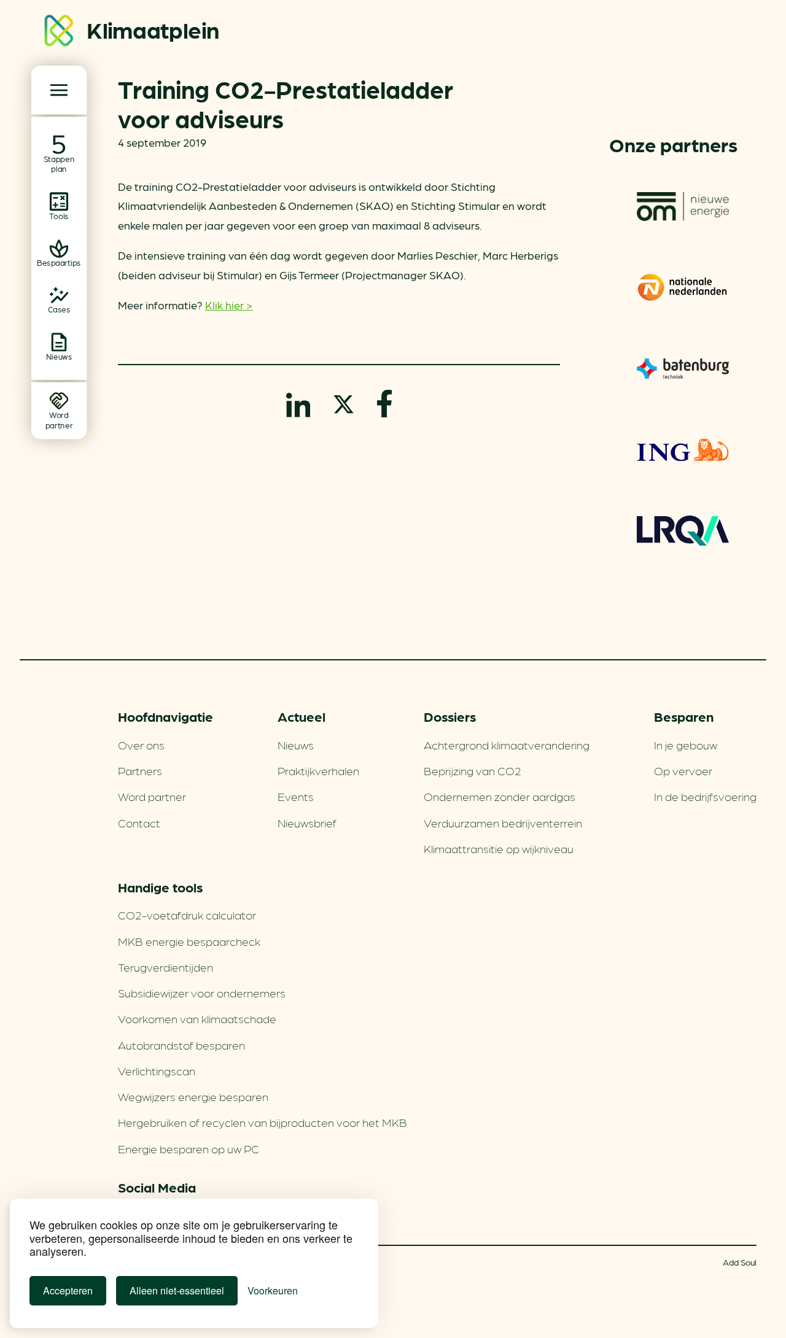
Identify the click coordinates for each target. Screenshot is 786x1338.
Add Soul (740, 1262)
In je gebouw (685, 744)
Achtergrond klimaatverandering (507, 744)
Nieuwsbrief (307, 822)
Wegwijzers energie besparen (193, 1096)
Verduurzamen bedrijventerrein (503, 822)
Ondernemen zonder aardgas (499, 796)
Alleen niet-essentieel (177, 1290)
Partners (140, 770)
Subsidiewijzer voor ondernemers (202, 992)
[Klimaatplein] (59, 33)
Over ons (141, 744)
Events (296, 796)
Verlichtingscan (156, 1070)
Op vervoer (683, 770)
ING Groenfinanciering (683, 449)
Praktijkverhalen (318, 770)
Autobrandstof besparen (181, 1044)
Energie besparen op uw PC (188, 1148)
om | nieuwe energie (683, 206)
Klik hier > (229, 304)
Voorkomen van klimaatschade (197, 1018)
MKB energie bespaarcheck (189, 941)
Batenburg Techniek (683, 368)
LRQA (683, 530)
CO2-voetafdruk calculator (187, 914)
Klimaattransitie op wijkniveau (499, 848)
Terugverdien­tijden (165, 966)
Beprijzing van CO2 (472, 770)
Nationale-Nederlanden (683, 287)
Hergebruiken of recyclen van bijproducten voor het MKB (262, 1122)
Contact (139, 822)
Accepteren (68, 1290)
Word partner (152, 796)
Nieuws (296, 744)
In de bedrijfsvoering (705, 796)
